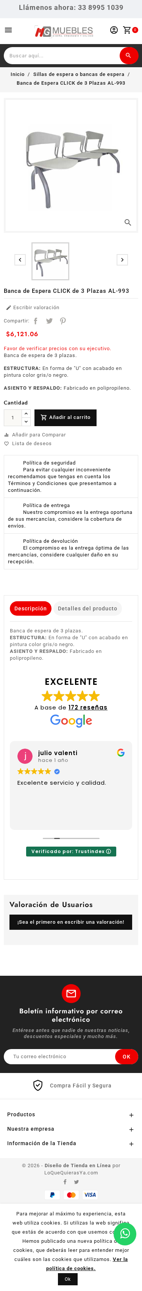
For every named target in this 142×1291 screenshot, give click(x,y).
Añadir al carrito (66, 417)
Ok (68, 1279)
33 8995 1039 (100, 7)
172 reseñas (88, 707)
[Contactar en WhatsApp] (125, 1234)
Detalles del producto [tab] (87, 608)
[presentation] (20, 259)
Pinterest (63, 321)
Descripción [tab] (30, 608)
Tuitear (49, 321)
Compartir (36, 321)
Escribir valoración (32, 308)
